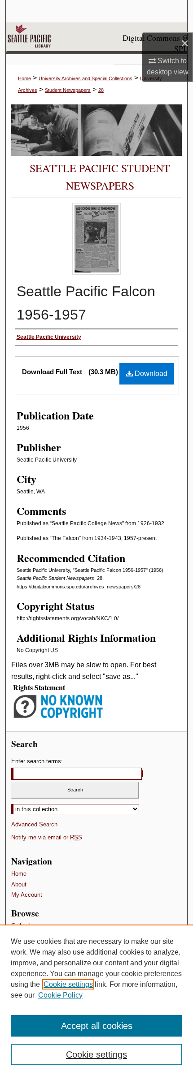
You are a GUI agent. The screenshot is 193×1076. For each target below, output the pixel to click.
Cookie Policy (60, 995)
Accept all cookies (96, 1026)
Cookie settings (68, 984)
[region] (96, 1000)
